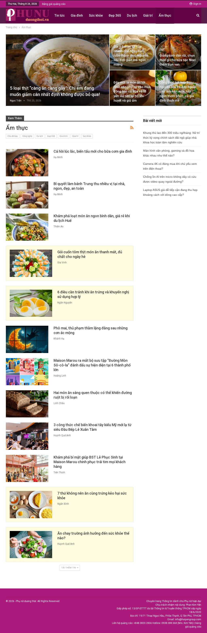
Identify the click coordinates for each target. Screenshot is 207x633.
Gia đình (77, 15)
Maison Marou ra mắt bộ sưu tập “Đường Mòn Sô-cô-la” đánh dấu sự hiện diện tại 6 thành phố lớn (92, 365)
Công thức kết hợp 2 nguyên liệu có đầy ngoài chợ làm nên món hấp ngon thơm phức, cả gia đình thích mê (177, 91)
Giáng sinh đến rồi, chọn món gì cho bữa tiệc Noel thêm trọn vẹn (177, 60)
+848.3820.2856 (143, 623)
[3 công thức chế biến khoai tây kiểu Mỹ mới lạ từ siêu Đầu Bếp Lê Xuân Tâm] (27, 436)
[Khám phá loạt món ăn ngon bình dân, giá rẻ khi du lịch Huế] (27, 227)
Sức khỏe (96, 15)
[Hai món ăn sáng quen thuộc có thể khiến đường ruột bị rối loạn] (27, 403)
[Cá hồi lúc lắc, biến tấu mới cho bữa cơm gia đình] (27, 162)
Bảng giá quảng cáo (53, 3)
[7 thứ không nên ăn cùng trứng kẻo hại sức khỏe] (31, 504)
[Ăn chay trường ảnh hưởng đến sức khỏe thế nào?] (31, 544)
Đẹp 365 (115, 15)
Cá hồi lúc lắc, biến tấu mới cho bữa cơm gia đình (93, 151)
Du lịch (132, 15)
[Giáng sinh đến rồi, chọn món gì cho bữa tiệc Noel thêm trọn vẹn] (178, 52)
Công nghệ (27, 136)
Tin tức (59, 15)
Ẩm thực (165, 15)
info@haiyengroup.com (188, 619)
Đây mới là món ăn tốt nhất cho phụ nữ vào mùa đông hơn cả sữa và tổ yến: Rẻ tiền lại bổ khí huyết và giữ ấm (132, 91)
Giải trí (148, 15)
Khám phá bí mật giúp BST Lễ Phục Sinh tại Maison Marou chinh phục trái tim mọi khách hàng (90, 462)
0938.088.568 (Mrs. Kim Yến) (177, 623)
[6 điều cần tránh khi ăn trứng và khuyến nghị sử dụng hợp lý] (31, 303)
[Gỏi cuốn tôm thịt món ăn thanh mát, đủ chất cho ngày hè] (31, 263)
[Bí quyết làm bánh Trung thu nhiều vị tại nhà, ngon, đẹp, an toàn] (27, 195)
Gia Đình (63, 136)
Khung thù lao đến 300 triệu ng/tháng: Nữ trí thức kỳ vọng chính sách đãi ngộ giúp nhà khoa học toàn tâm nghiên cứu (171, 137)
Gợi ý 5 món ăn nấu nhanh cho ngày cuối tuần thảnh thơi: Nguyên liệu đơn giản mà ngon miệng (131, 56)
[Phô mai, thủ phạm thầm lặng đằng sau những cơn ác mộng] (27, 339)
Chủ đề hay (12, 136)
